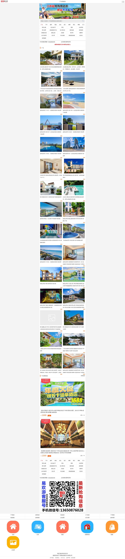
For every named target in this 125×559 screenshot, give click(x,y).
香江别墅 (44, 30)
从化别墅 (62, 517)
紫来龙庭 (72, 30)
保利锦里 (81, 30)
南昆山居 (53, 32)
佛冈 (69, 24)
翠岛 (62, 27)
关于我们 (52, 557)
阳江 (74, 24)
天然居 (62, 32)
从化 (60, 24)
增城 (79, 24)
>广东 (42, 48)
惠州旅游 (37, 515)
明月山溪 (44, 27)
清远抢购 (12, 517)
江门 (83, 24)
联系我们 (57, 557)
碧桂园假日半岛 (53, 30)
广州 (46, 24)
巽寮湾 (81, 32)
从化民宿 (81, 27)
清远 (56, 24)
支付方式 (63, 557)
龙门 (65, 24)
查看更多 (83, 375)
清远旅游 (62, 515)
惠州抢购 (37, 517)
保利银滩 (44, 38)
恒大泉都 (62, 35)
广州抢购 (112, 515)
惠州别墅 (112, 517)
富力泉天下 (53, 27)
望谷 (72, 27)
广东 (42, 24)
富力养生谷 (62, 30)
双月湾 (71, 32)
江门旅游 (87, 515)
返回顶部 (73, 557)
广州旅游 (12, 515)
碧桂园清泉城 (72, 35)
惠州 (51, 24)
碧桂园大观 (44, 32)
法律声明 (68, 557)
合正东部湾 (44, 35)
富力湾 (53, 35)
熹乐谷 (81, 35)
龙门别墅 (87, 517)
